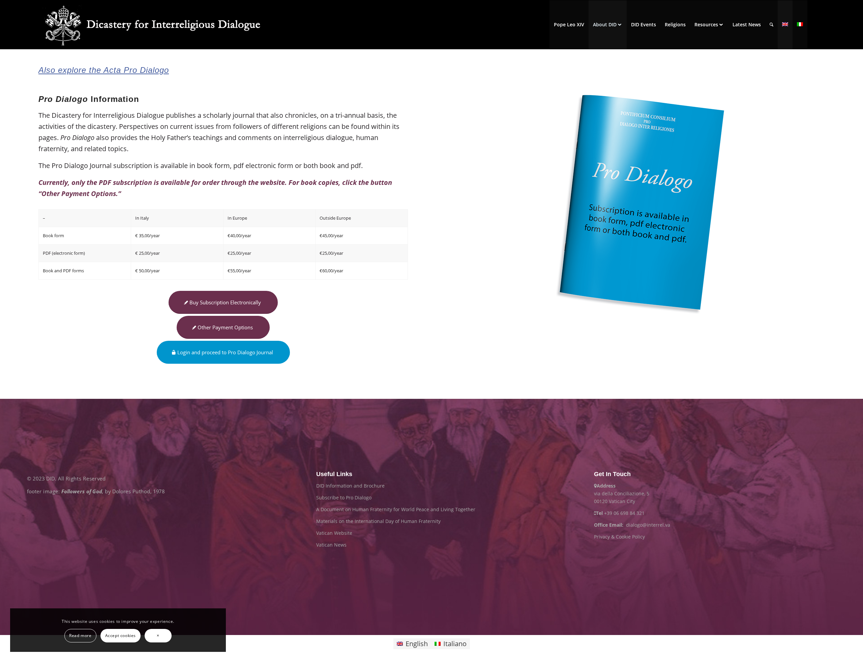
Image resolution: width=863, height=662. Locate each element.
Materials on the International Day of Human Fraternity (378, 521)
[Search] (771, 24)
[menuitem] (569, 24)
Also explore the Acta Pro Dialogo (103, 70)
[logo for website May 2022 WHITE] (156, 24)
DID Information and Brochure (350, 485)
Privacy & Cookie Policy (619, 536)
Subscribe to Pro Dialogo (343, 497)
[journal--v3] (640, 204)
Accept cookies (120, 635)
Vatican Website (334, 533)
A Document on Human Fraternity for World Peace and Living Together (395, 509)
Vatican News (331, 545)
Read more (80, 635)
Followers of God (81, 491)
